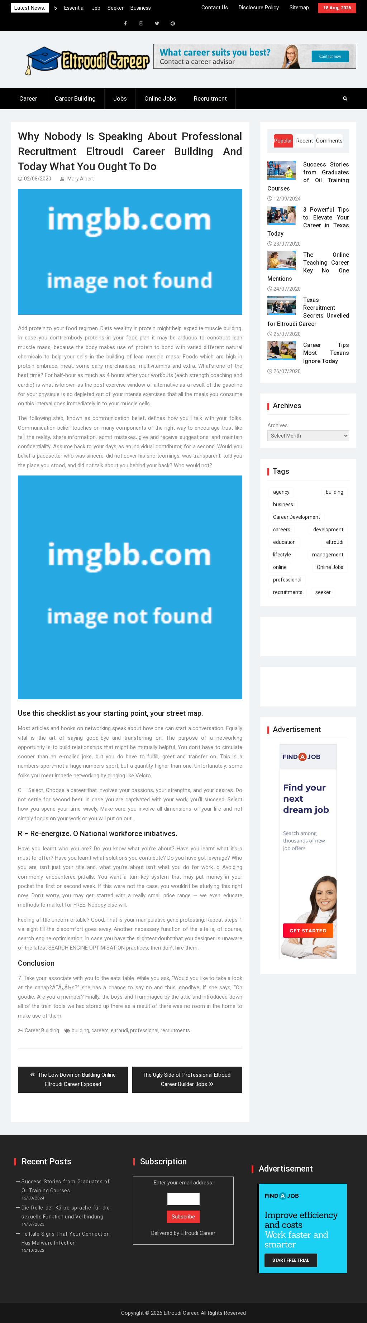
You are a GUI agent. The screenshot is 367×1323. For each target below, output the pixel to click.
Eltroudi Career (198, 1233)
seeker (323, 592)
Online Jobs (160, 98)
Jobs (120, 98)
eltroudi (119, 1030)
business (283, 504)
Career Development (296, 517)
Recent (304, 140)
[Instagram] (141, 23)
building (80, 1030)
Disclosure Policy (259, 7)
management (327, 554)
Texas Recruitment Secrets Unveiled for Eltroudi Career (308, 311)
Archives (277, 425)
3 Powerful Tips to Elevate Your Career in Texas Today (308, 221)
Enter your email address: (183, 1207)
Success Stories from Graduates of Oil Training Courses (308, 176)
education (284, 542)
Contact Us (214, 7)
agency (281, 492)
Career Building (75, 98)
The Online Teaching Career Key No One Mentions (308, 266)
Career (28, 98)
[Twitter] (157, 23)
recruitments (175, 1030)
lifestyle (282, 554)
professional (144, 1030)
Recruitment (210, 98)
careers (100, 1030)
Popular (283, 140)
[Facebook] (125, 23)
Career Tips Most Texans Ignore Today (326, 353)
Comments (329, 140)
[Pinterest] (173, 23)
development (328, 529)
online (280, 567)
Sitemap (299, 7)
